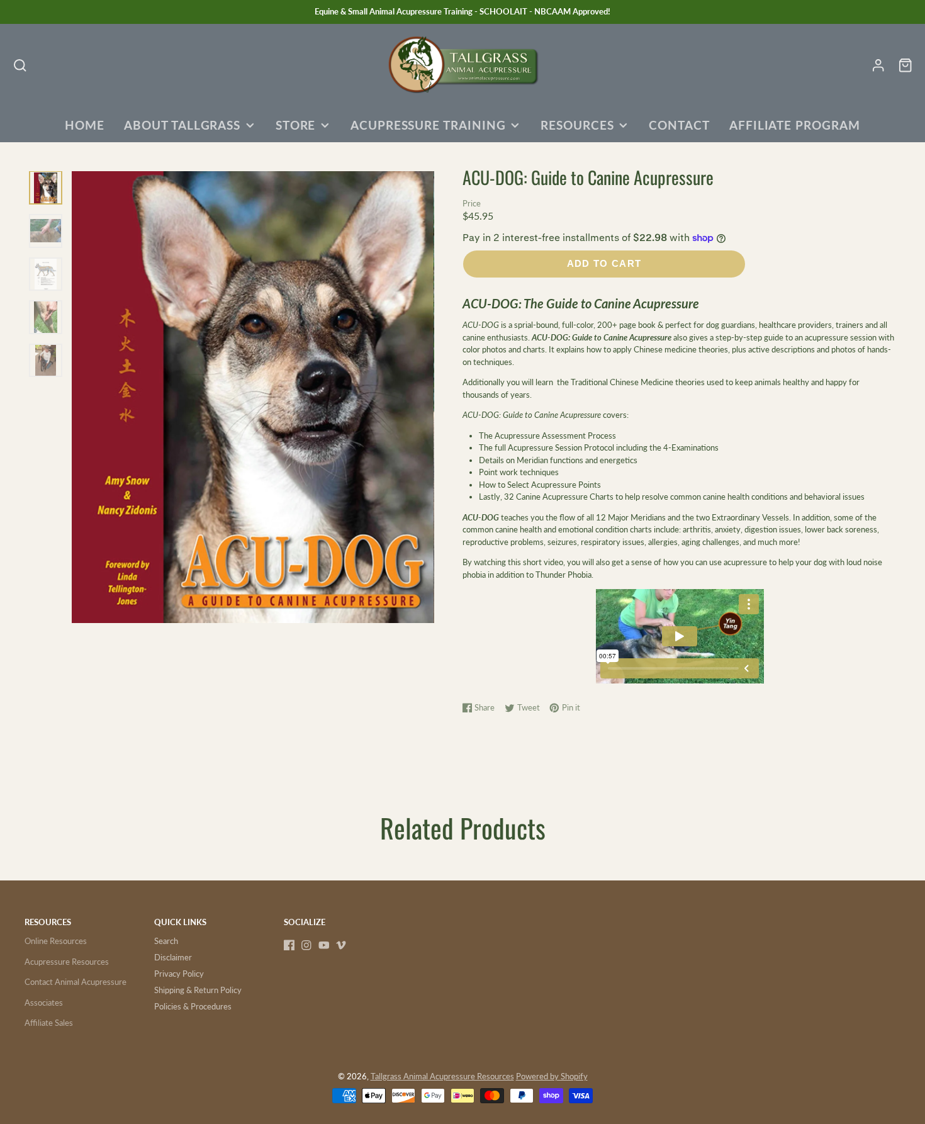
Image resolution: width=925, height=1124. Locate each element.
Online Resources (56, 941)
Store (296, 125)
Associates (44, 1003)
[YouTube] (324, 945)
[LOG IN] (878, 65)
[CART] (905, 65)
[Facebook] (289, 945)
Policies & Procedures (193, 1006)
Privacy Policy (179, 974)
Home (84, 125)
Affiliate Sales (49, 1023)
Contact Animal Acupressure (75, 982)
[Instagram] (306, 945)
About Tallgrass (182, 125)
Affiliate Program (794, 125)
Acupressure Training (428, 125)
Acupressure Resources (67, 962)
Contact (679, 125)
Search (166, 941)
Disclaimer (173, 957)
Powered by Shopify (552, 1076)
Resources (577, 125)
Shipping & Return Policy (198, 990)
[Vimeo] (341, 945)
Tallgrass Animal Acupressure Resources (442, 1076)
